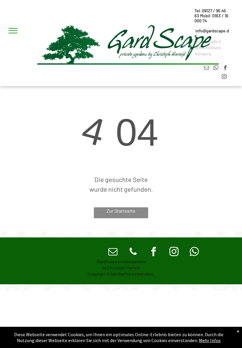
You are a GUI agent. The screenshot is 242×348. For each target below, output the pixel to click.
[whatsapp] (216, 68)
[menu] (13, 30)
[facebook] (225, 68)
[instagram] (224, 77)
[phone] (133, 252)
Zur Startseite (121, 211)
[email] (206, 68)
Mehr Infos (210, 340)
